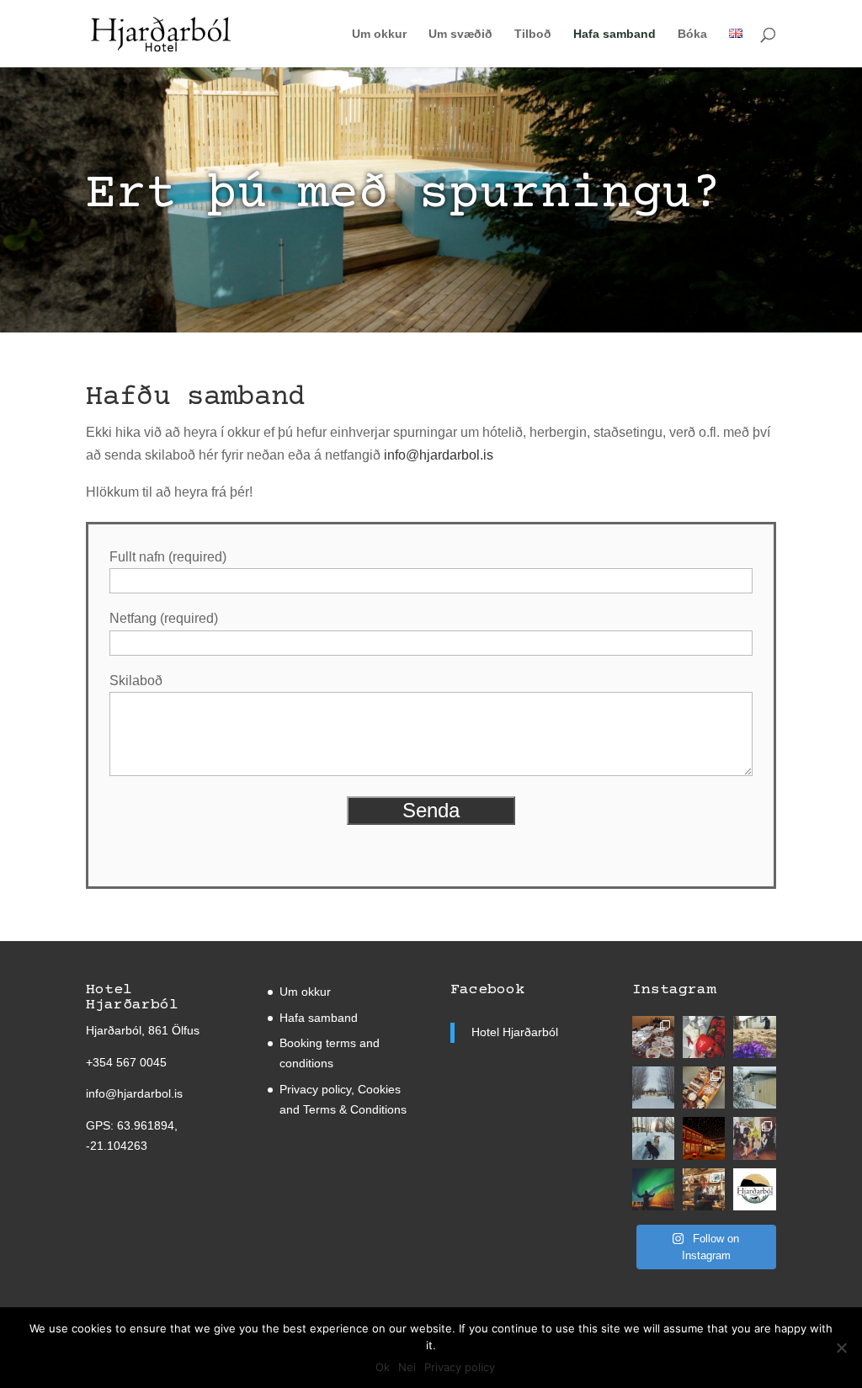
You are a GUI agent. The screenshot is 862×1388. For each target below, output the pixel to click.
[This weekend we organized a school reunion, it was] (653, 1037)
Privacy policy (459, 1367)
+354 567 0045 (126, 1062)
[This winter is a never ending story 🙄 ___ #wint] (653, 1087)
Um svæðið (460, 34)
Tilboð (532, 34)
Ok (382, 1367)
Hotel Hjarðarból (514, 1032)
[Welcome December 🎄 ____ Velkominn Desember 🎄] (704, 1138)
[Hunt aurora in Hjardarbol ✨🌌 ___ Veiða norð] (653, 1189)
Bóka (692, 34)
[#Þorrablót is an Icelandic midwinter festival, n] (704, 1087)
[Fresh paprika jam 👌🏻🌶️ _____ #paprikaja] (704, 1037)
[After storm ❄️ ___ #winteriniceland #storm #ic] (754, 1087)
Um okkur (379, 34)
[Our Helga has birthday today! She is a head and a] (704, 1189)
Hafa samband (614, 34)
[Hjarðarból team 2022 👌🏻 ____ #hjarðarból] (754, 1138)
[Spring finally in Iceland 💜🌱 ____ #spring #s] (754, 1037)
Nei (407, 1367)
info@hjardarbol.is (438, 455)
